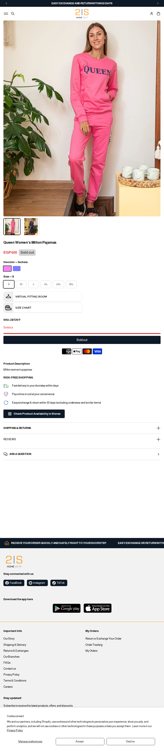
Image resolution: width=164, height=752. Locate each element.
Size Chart (23, 307)
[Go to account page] (151, 13)
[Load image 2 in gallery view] (31, 226)
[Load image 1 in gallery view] (11, 226)
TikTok (60, 582)
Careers (8, 686)
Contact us (9, 668)
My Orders (91, 650)
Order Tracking (93, 644)
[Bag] (158, 13)
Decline (130, 741)
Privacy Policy (15, 730)
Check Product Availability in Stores (37, 413)
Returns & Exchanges (15, 650)
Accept (80, 741)
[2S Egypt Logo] (14, 561)
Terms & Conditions (14, 680)
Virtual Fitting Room (31, 296)
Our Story (9, 638)
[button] (158, 13)
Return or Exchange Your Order (103, 638)
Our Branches (11, 656)
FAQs (6, 662)
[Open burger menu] (6, 13)
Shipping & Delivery (14, 644)
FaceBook (16, 582)
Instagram (39, 582)
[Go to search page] (12, 13)
